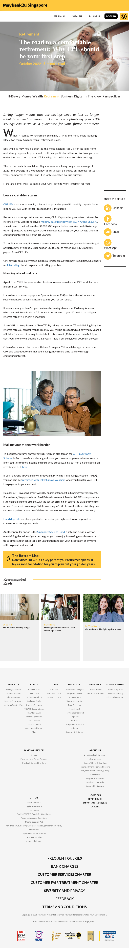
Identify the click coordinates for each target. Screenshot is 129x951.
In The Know (92, 96)
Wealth (37, 96)
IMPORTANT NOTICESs (95, 803)
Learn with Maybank (95, 786)
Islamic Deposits (115, 689)
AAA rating (13, 265)
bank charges (64, 866)
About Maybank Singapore (95, 755)
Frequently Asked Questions (34, 818)
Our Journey (95, 759)
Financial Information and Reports (95, 767)
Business (67, 96)
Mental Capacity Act (34, 822)
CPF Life (8, 204)
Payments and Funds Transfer (33, 759)
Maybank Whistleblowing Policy (95, 770)
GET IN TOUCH (95, 799)
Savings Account (13, 689)
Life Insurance (95, 689)
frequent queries (64, 858)
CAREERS (95, 806)
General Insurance (95, 693)
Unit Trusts (75, 720)
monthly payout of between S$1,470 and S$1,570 (69, 221)
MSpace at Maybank (95, 778)
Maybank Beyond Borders (34, 763)
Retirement (51, 96)
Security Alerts (34, 802)
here (24, 466)
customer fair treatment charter (64, 882)
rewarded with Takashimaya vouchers (43, 479)
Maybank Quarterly (95, 782)
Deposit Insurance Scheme (34, 833)
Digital (78, 96)
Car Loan (54, 689)
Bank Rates (34, 810)
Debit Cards (34, 693)
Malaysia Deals (34, 701)
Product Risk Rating (74, 732)
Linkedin (117, 208)
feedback (64, 898)
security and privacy (64, 890)
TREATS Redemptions (34, 709)
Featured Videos (33, 841)
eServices (34, 755)
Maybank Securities (74, 701)
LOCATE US (95, 795)
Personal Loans (54, 693)
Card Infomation (34, 724)
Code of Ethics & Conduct (95, 763)
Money (26, 96)
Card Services (34, 720)
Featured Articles (34, 837)
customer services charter (64, 874)
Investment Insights (75, 689)
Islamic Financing (115, 693)
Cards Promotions (34, 697)
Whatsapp (111, 247)
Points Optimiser (34, 716)
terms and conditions (64, 907)
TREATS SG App (34, 712)
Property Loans (54, 697)
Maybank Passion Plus (13, 705)
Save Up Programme (13, 701)
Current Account (13, 693)
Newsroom (95, 774)
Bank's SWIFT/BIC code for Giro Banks (34, 814)
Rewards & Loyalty (34, 705)
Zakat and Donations (115, 697)
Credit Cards (34, 689)
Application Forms (34, 806)
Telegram (118, 255)
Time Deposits (13, 697)
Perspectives (112, 96)
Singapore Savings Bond (51, 531)
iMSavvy (14, 96)
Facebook (110, 223)
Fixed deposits (11, 518)
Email (115, 231)
